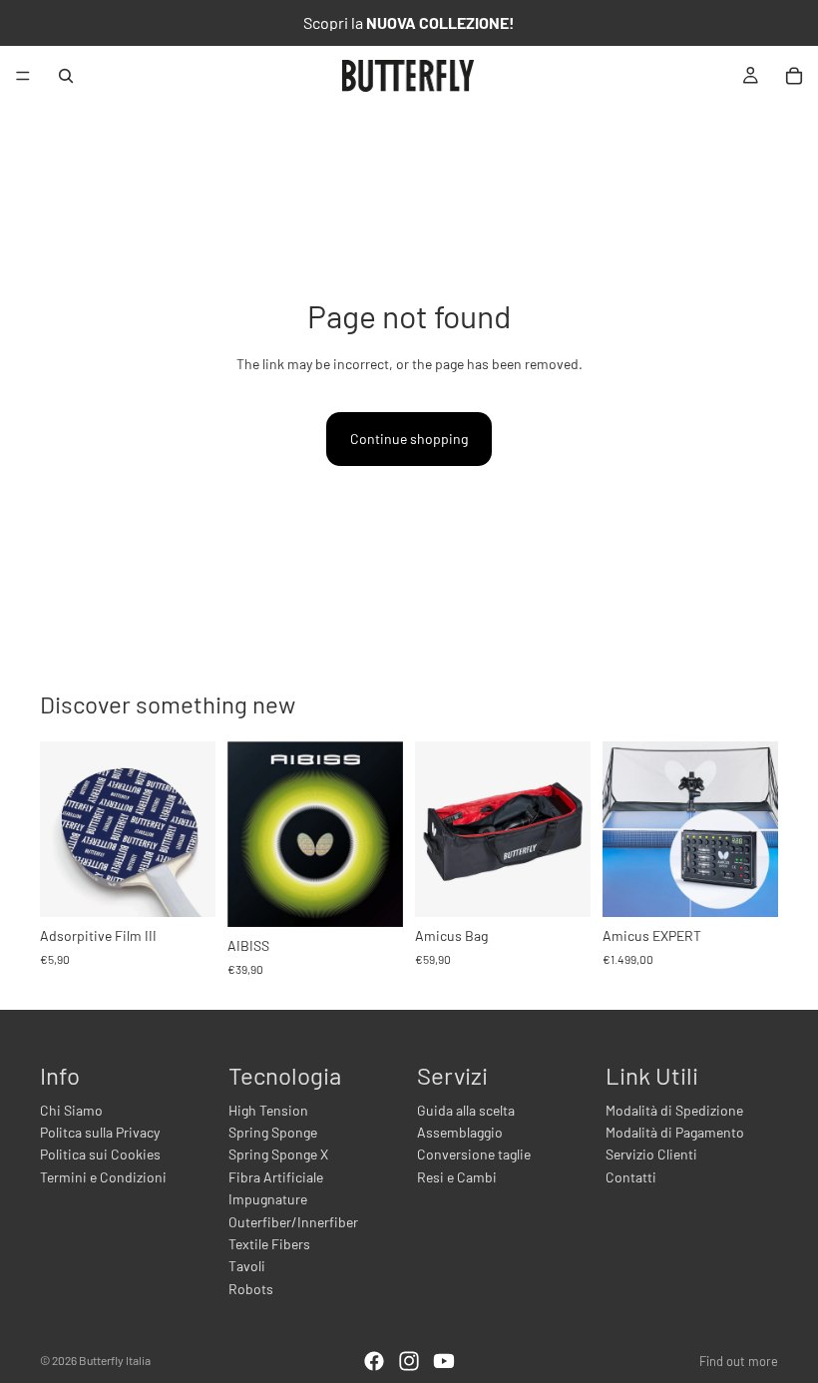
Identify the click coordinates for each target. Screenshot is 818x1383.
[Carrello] (794, 76)
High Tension (268, 1110)
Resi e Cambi (457, 1176)
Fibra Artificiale (275, 1176)
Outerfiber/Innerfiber (293, 1221)
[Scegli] (372, 896)
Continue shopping (409, 438)
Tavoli (246, 1265)
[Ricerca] (66, 76)
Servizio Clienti (651, 1154)
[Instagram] (409, 1361)
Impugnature (267, 1198)
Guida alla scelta (466, 1110)
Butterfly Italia (115, 1360)
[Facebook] (374, 1361)
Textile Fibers (269, 1243)
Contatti (631, 1176)
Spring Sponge (272, 1132)
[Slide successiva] (381, 834)
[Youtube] (444, 1361)
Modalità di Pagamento (675, 1132)
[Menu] (23, 76)
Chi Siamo (71, 1110)
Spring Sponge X (278, 1154)
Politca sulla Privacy (100, 1132)
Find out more (738, 1361)
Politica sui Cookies (100, 1154)
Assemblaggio (460, 1132)
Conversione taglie (474, 1154)
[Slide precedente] (249, 834)
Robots (250, 1288)
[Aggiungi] (185, 886)
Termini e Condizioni (103, 1176)
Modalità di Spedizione (674, 1110)
